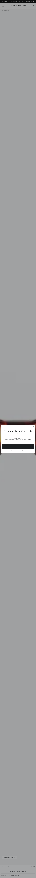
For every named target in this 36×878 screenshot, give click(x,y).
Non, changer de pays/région (18, 450)
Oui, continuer (18, 447)
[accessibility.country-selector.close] (33, 427)
